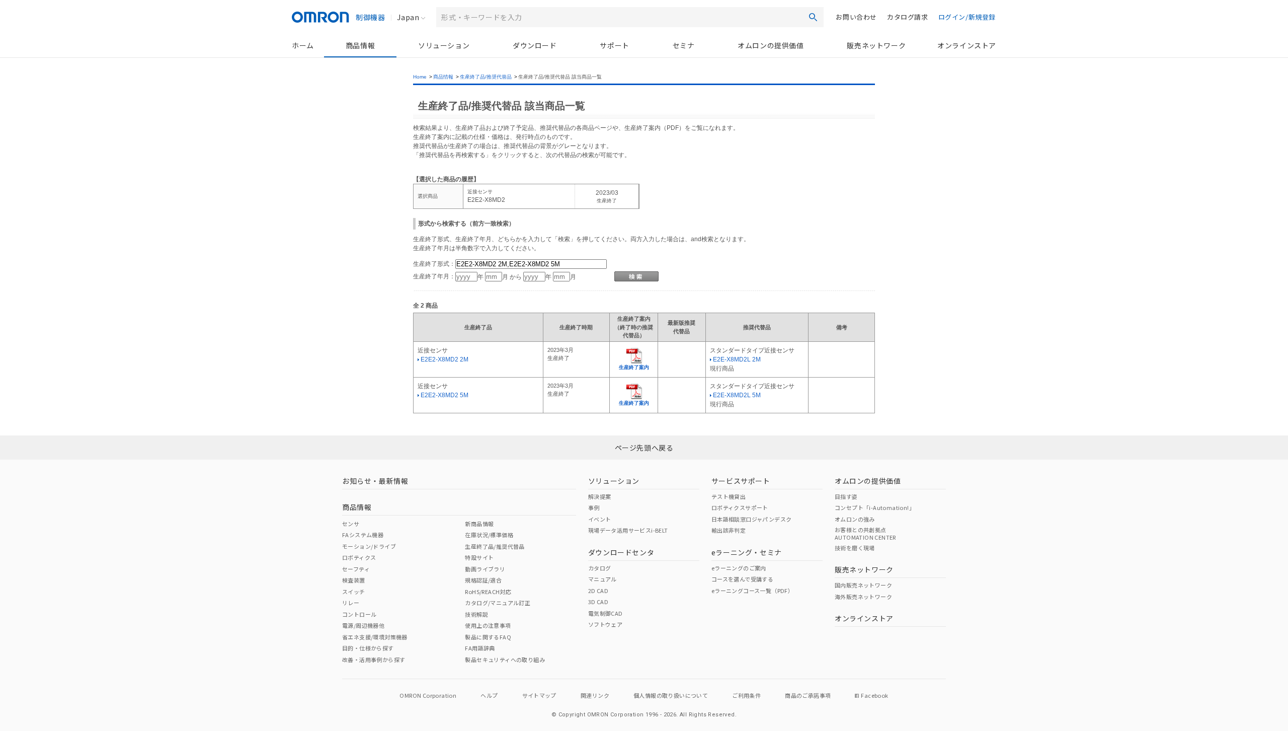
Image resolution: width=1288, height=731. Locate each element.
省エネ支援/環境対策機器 (375, 637)
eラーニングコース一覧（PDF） (752, 591)
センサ (350, 524)
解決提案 (599, 496)
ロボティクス (359, 557)
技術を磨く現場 (855, 548)
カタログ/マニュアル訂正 (497, 603)
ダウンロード (535, 45)
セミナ (684, 45)
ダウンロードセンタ (621, 552)
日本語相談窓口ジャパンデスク (751, 519)
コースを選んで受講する (742, 579)
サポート (614, 45)
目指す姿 (846, 496)
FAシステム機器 (362, 535)
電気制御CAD (605, 613)
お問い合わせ (856, 17)
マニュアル (602, 579)
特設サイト (479, 557)
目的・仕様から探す (368, 648)
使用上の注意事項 (488, 625)
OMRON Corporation (427, 695)
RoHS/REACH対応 (488, 592)
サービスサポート (740, 481)
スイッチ (353, 592)
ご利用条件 (746, 695)
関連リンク (595, 695)
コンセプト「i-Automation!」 (875, 507)
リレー (350, 603)
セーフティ (356, 569)
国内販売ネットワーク (863, 585)
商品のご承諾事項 (808, 695)
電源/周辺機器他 (363, 625)
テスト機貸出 (728, 496)
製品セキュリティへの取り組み (505, 659)
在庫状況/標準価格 (489, 535)
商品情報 (360, 45)
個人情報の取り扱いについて (670, 695)
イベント (599, 519)
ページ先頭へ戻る (644, 448)
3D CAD (598, 602)
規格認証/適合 (483, 580)
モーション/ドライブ (369, 546)
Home (420, 77)
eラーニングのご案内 (738, 568)
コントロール (359, 614)
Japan (408, 17)
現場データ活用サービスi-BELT (628, 530)
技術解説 (476, 614)
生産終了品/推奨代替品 (486, 77)
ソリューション (443, 45)
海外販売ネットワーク (863, 597)
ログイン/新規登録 (967, 17)
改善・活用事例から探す (373, 659)
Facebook (874, 695)
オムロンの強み (855, 519)
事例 (594, 507)
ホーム (303, 45)
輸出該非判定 (728, 530)
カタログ (599, 568)
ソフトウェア (605, 624)
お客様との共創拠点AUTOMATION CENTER (865, 533)
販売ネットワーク (876, 45)
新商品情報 (479, 524)
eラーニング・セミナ (746, 552)
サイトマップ (539, 695)
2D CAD (598, 591)
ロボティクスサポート (739, 507)
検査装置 (353, 580)
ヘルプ (489, 695)
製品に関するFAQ (488, 637)
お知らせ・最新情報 (375, 481)
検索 (813, 17)
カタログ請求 (907, 17)
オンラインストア (966, 45)
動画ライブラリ (485, 569)
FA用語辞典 (480, 648)
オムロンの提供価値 (770, 45)
